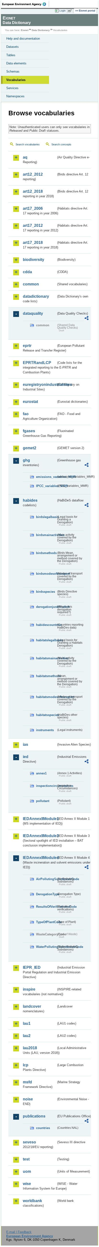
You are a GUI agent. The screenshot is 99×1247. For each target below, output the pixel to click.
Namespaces (15, 96)
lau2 (27, 1036)
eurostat (30, 402)
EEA (25, 4)
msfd (27, 1082)
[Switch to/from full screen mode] (70, 10)
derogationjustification (46, 607)
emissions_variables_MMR (46, 477)
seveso (29, 1142)
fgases (29, 431)
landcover (32, 1006)
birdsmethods (46, 553)
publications (34, 1116)
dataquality (33, 313)
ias (25, 744)
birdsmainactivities (46, 535)
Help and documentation (23, 38)
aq (25, 157)
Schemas (12, 71)
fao (26, 414)
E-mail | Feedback (18, 1232)
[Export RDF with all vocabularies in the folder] (86, 318)
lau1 (27, 1023)
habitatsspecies (46, 715)
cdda (27, 272)
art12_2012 (33, 174)
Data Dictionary (41, 30)
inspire (29, 989)
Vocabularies (15, 80)
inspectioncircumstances (46, 786)
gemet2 (29, 448)
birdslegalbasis (46, 517)
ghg (26, 460)
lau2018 (30, 1048)
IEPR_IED (32, 967)
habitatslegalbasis (46, 640)
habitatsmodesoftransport (46, 697)
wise (27, 1184)
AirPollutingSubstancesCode (46, 879)
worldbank (32, 1201)
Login (62, 10)
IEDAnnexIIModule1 (39, 819)
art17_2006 (33, 208)
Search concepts (61, 144)
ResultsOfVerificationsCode (46, 906)
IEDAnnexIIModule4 (39, 858)
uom (27, 1171)
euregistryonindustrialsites (39, 385)
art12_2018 (33, 191)
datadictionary (36, 296)
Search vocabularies (28, 144)
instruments (45, 730)
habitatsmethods (46, 676)
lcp (25, 1065)
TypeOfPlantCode (46, 922)
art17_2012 (33, 225)
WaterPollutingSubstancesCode (46, 947)
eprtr (27, 346)
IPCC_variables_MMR (46, 486)
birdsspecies (45, 591)
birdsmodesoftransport (46, 573)
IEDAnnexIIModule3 (39, 836)
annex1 (41, 773)
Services (12, 88)
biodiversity (33, 260)
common (31, 284)
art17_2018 (33, 243)
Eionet (24, 30)
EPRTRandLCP (37, 363)
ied (25, 757)
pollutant (42, 801)
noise (28, 1099)
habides (30, 500)
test (26, 1159)
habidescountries (46, 625)
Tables (10, 55)
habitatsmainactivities (46, 658)
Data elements (16, 63)
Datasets (12, 47)
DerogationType (46, 894)
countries (43, 1128)
